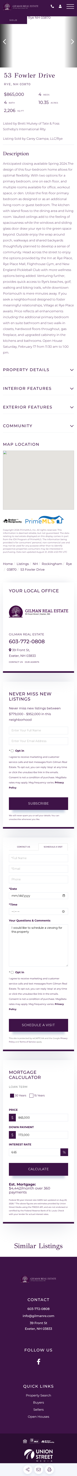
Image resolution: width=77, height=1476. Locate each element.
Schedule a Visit (53, 847)
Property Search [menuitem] (38, 1395)
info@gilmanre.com (38, 1316)
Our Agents (32, 662)
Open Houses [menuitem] (38, 1417)
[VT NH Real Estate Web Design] (38, 1455)
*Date (13, 889)
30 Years (20, 1095)
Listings (23, 564)
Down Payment (21, 1127)
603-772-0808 (53, 6)
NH (35, 564)
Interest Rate (20, 1144)
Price (13, 1110)
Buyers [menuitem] (38, 1403)
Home (8, 564)
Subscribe (38, 803)
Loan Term (18, 1087)
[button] (6, 41)
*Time (13, 904)
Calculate (38, 1169)
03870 (12, 570)
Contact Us (16, 662)
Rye (69, 564)
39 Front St (38, 1326)
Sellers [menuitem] (38, 1410)
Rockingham (52, 564)
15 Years (39, 1095)
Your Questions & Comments (29, 920)
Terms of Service (28, 1042)
